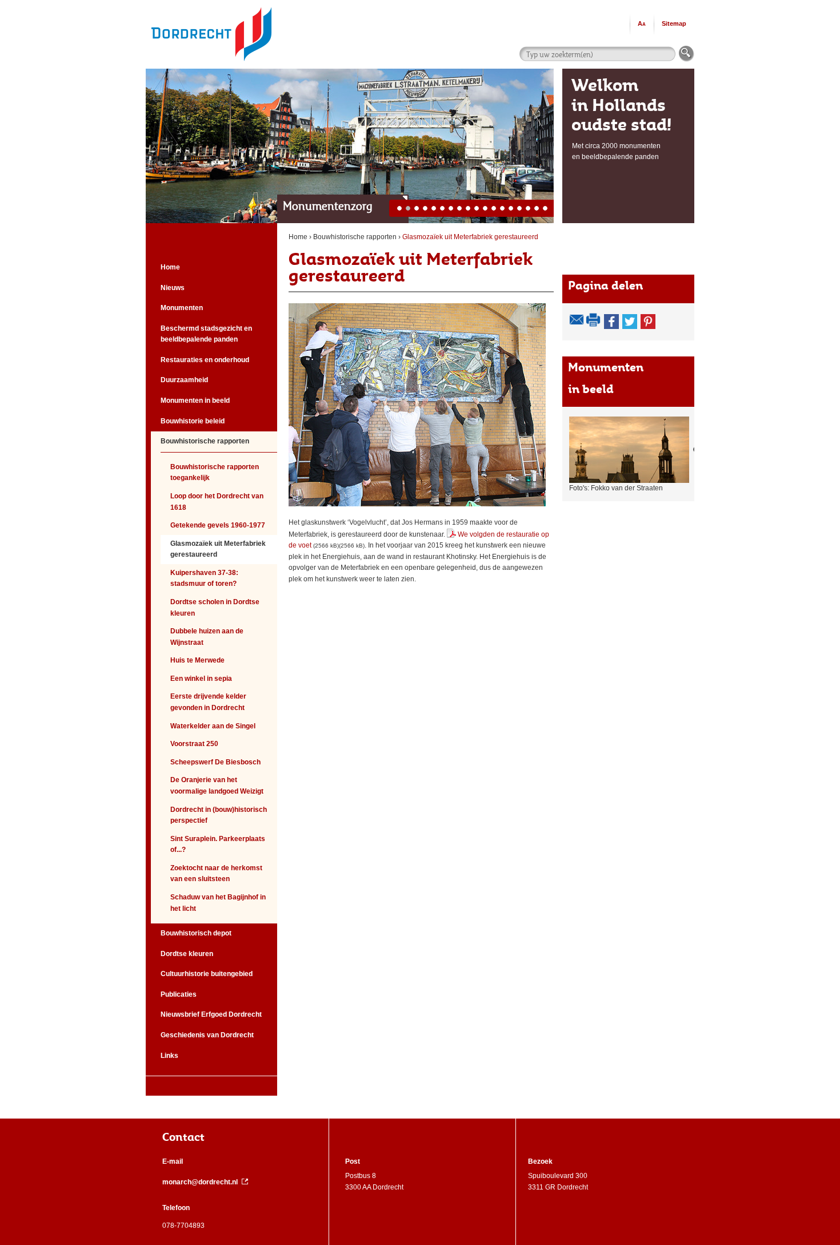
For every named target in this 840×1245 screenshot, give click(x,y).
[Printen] (594, 319)
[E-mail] (576, 319)
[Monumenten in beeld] (633, 450)
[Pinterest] (648, 321)
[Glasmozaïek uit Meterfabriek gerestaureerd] (417, 404)
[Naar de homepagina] (211, 5)
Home (298, 236)
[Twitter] (630, 321)
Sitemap (674, 23)
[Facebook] (611, 321)
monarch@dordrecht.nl (200, 1182)
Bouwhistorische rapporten (355, 236)
